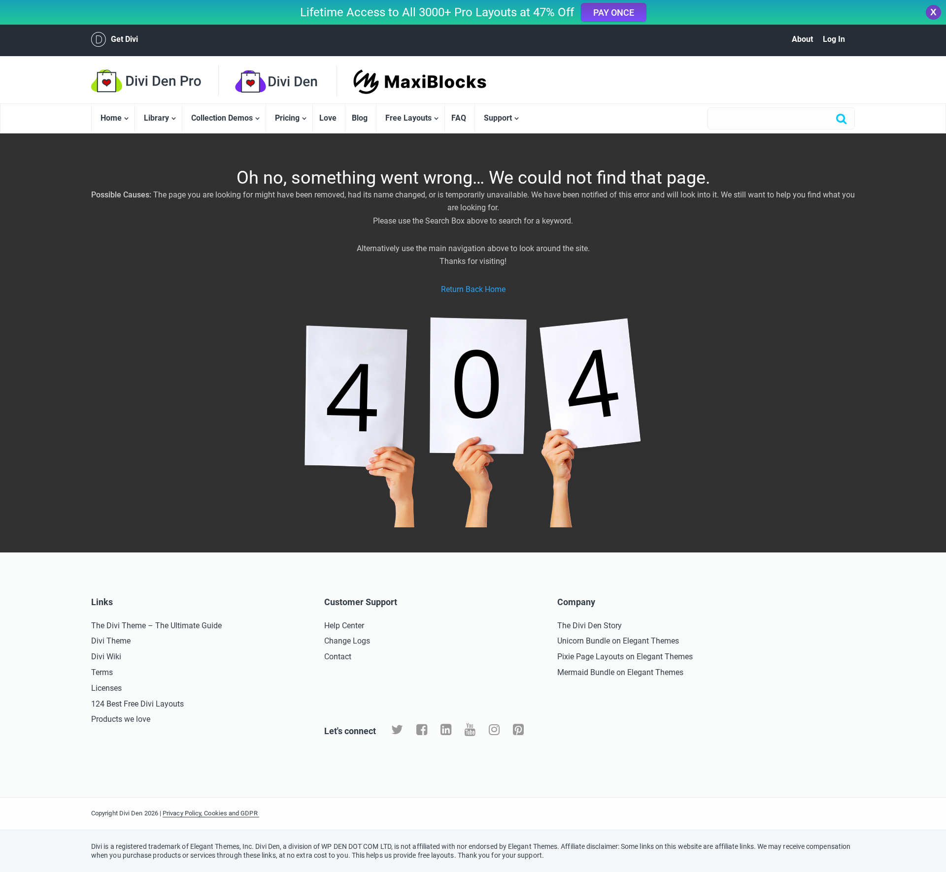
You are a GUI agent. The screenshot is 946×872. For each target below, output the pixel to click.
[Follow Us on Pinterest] (518, 730)
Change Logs (347, 641)
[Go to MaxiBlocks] (402, 81)
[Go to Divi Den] (294, 81)
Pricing (287, 118)
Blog (360, 118)
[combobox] (781, 118)
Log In (834, 39)
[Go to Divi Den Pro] (162, 81)
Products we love (120, 719)
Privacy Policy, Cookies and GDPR (211, 813)
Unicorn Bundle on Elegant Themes (618, 641)
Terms (102, 672)
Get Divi (124, 39)
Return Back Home (473, 289)
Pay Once (613, 12)
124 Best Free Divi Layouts (137, 704)
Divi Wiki (106, 656)
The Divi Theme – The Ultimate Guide (156, 625)
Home (111, 118)
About (802, 39)
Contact (337, 656)
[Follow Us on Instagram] (494, 730)
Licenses (106, 688)
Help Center (344, 625)
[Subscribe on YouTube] (470, 730)
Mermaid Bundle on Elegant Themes (620, 672)
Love (328, 118)
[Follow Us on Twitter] (397, 730)
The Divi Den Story (589, 625)
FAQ (458, 118)
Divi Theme (111, 641)
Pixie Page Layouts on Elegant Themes (625, 656)
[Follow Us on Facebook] (421, 730)
